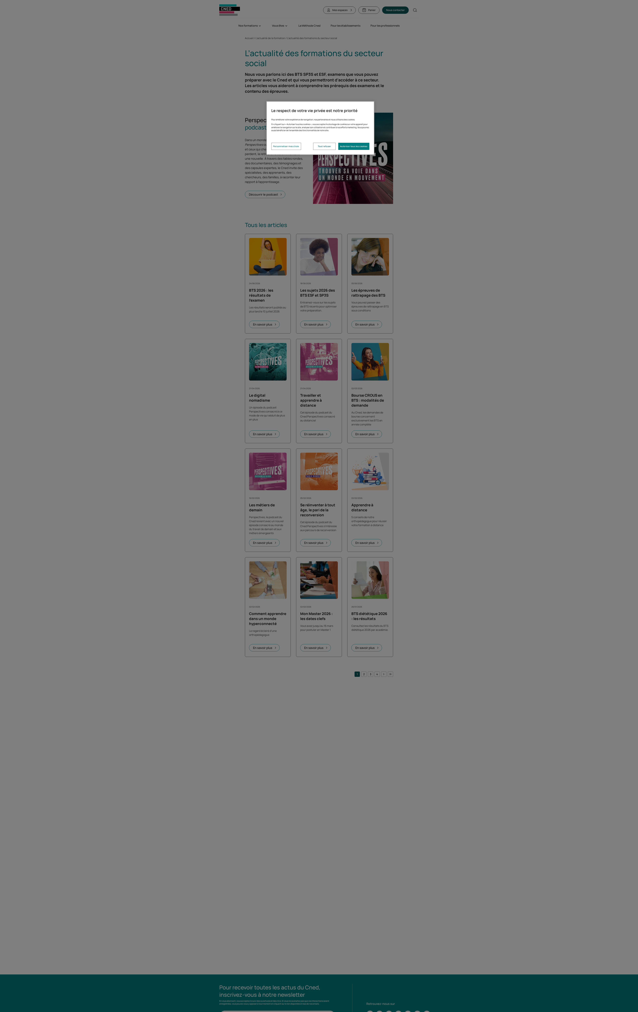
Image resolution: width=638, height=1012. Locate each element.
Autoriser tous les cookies (354, 146)
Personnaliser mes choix (286, 146)
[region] (320, 128)
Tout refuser (324, 146)
